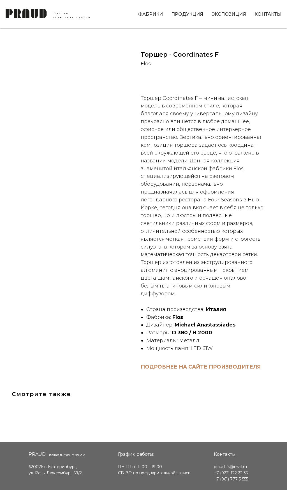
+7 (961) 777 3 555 (231, 479)
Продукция (187, 14)
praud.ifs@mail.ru (230, 466)
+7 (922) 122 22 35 (231, 472)
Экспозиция (229, 14)
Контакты (267, 14)
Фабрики (150, 14)
